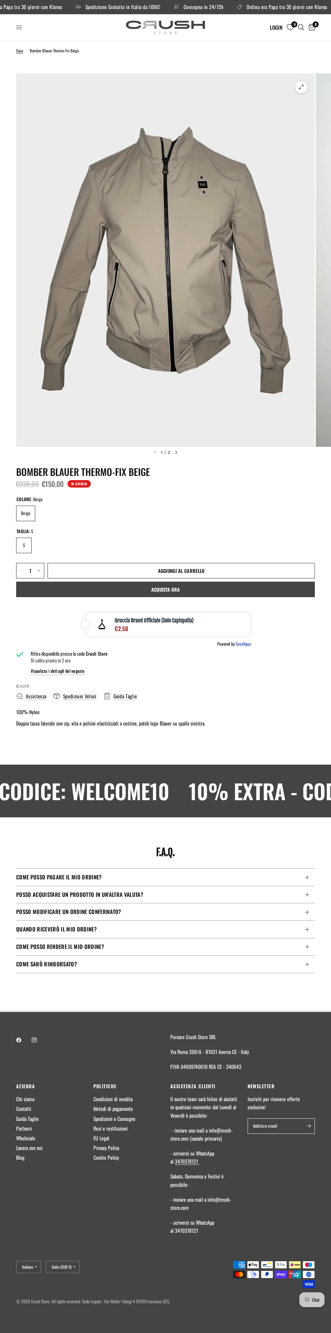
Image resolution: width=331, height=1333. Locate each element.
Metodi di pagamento (113, 1109)
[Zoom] (301, 87)
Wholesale (25, 1138)
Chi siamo (25, 1099)
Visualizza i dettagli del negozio (57, 671)
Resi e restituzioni (110, 1128)
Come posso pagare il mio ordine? (59, 877)
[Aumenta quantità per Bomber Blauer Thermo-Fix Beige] (39, 570)
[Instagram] (39, 1040)
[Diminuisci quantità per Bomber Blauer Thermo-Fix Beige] (21, 570)
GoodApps (243, 643)
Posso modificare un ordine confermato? (68, 912)
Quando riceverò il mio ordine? (56, 929)
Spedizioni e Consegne (114, 1119)
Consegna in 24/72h (187, 7)
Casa (19, 51)
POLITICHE (105, 1086)
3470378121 (187, 1161)
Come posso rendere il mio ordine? (60, 946)
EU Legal (101, 1138)
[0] (310, 27)
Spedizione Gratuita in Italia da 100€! (106, 7)
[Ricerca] (301, 27)
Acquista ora (165, 589)
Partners (24, 1128)
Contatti (23, 1109)
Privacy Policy (106, 1148)
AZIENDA (25, 1086)
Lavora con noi (29, 1148)
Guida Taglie (27, 1119)
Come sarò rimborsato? (46, 964)
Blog (20, 1157)
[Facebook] (23, 1040)
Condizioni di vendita (113, 1099)
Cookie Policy (106, 1157)
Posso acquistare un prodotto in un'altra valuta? (79, 894)
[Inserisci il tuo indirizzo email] (308, 1126)
